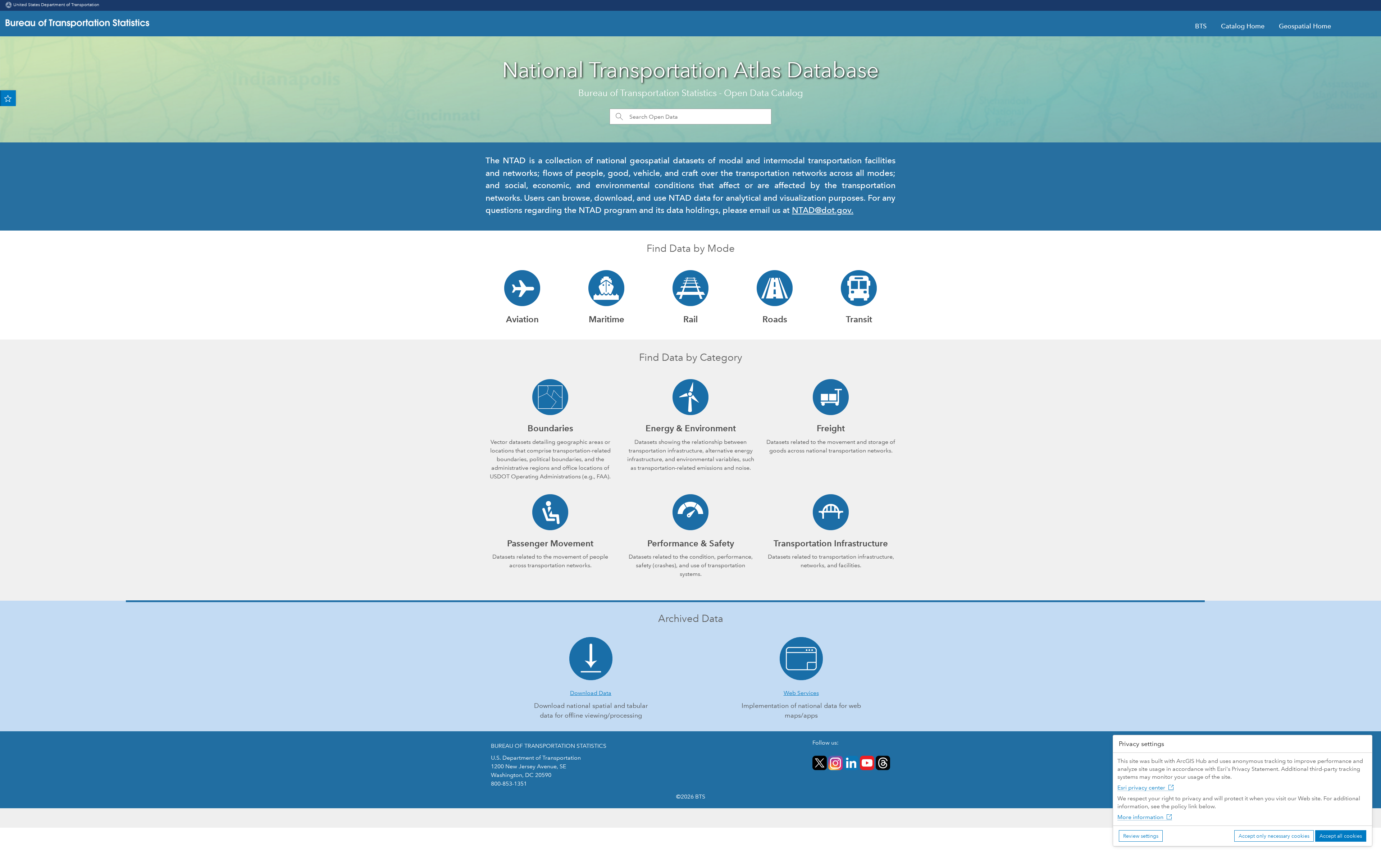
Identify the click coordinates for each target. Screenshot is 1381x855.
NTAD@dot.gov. (822, 210)
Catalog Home (1242, 26)
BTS (1201, 26)
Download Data (590, 693)
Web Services (801, 693)
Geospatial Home (1305, 26)
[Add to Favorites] (8, 98)
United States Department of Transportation (56, 5)
